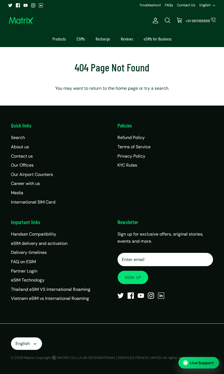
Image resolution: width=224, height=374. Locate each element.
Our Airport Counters (32, 174)
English (205, 5)
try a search (156, 88)
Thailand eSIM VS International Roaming (50, 289)
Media (17, 193)
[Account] (154, 20)
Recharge (103, 38)
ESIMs (80, 38)
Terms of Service (134, 147)
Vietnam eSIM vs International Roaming (50, 298)
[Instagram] (33, 5)
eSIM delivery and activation (39, 243)
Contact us (22, 156)
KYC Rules (127, 165)
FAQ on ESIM (23, 262)
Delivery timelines (29, 252)
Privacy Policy (131, 156)
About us (20, 147)
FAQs (169, 5)
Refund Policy (131, 137)
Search (18, 137)
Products (59, 38)
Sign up (133, 277)
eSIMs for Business (158, 38)
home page (127, 88)
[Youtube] (25, 5)
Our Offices (22, 165)
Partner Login (24, 271)
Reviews (127, 38)
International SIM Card (33, 202)
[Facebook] (18, 5)
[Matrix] (21, 20)
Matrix (29, 357)
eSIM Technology (28, 280)
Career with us (25, 183)
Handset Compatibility (33, 234)
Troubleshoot (150, 5)
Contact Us (186, 5)
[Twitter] (10, 5)
